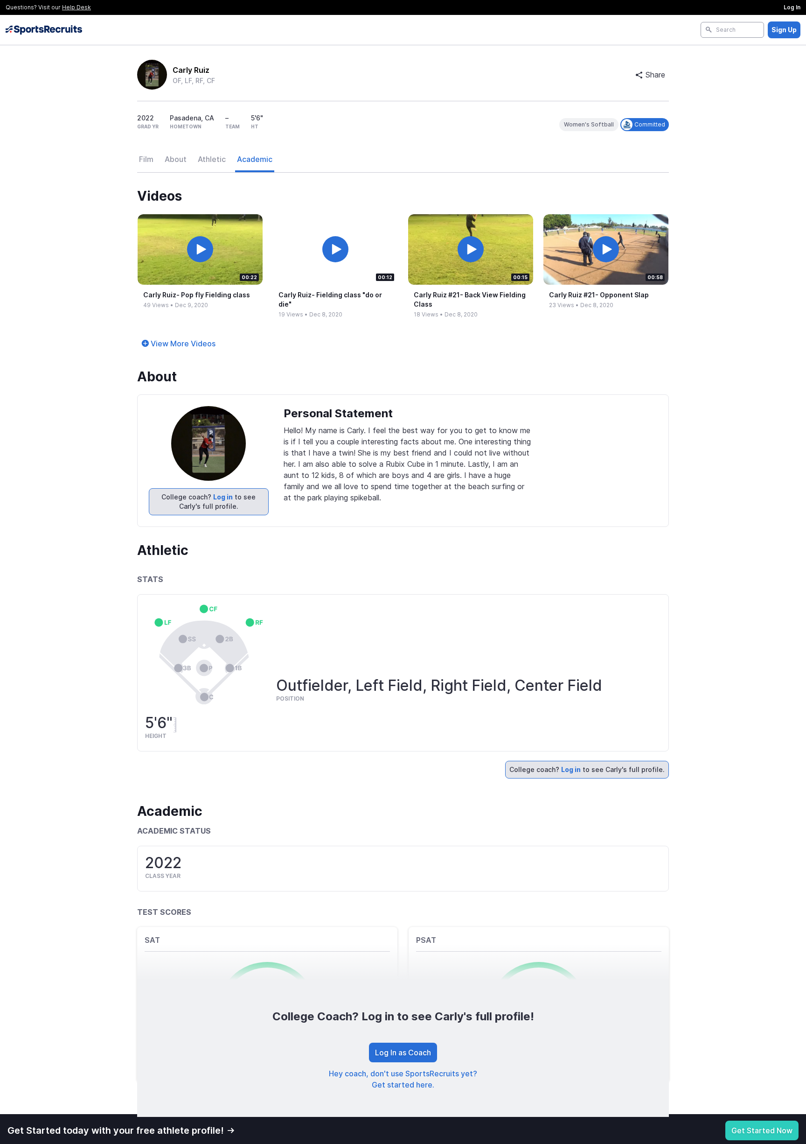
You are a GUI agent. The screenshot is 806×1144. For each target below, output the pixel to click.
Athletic (212, 159)
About (176, 159)
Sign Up (784, 30)
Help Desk (76, 7)
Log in (223, 497)
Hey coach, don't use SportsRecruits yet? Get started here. (403, 1079)
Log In (792, 7)
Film (146, 159)
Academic (254, 159)
